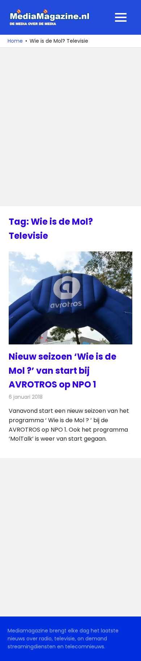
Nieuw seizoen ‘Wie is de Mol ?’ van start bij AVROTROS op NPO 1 (62, 370)
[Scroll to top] (130, 650)
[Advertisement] (70, 127)
